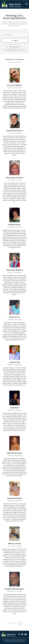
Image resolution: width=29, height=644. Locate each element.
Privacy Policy (8, 641)
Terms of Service (15, 641)
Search (14, 40)
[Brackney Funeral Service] (11, 4)
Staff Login (22, 641)
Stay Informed (14, 47)
